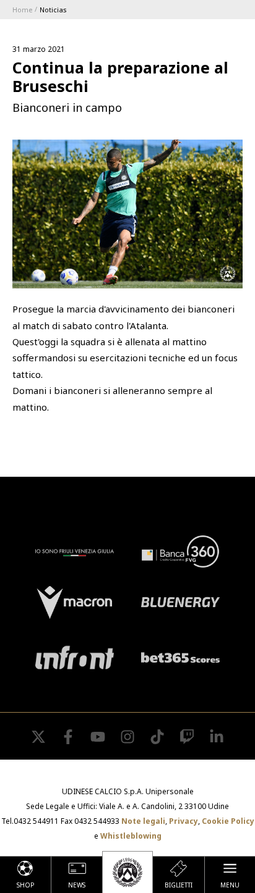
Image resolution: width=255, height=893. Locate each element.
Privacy (183, 821)
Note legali (143, 821)
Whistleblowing (131, 836)
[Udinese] (127, 872)
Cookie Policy (228, 821)
